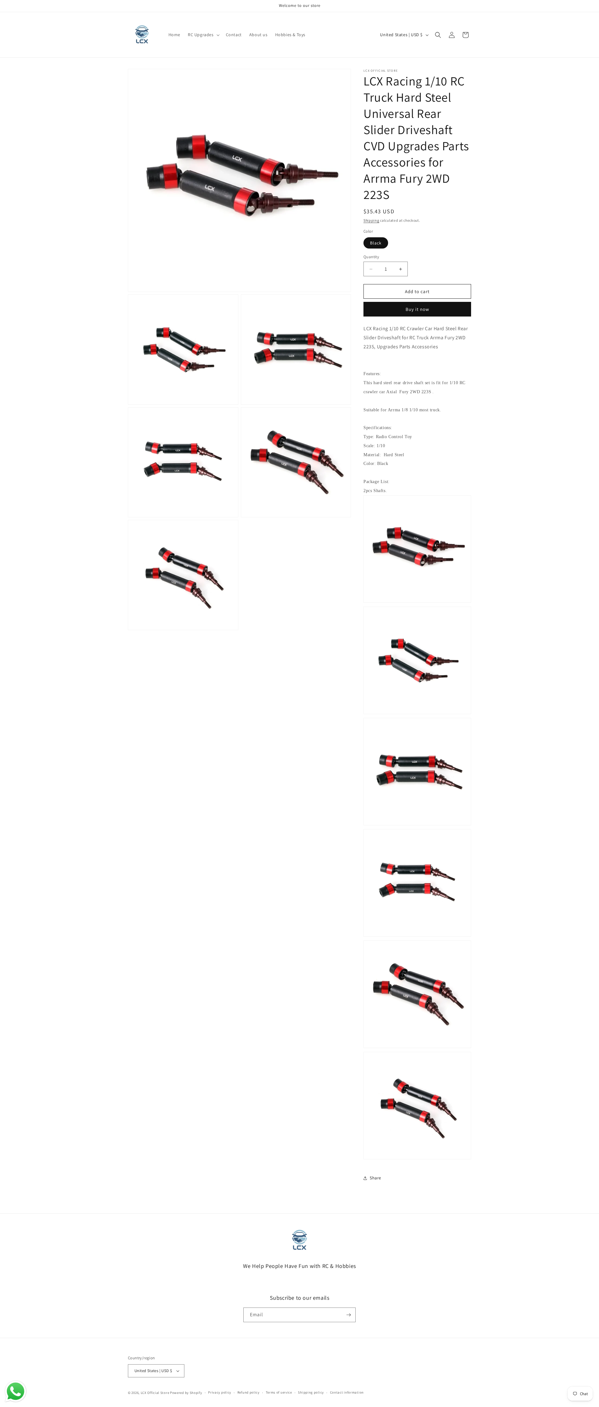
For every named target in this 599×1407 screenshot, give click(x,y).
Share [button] (375, 1178)
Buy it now (417, 309)
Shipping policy (311, 1392)
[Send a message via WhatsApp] (15, 1391)
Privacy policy (219, 1392)
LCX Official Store (155, 1392)
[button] (203, 34)
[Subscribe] (348, 1315)
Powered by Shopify (186, 1392)
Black (376, 243)
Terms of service (279, 1392)
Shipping (371, 220)
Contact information (347, 1392)
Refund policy (248, 1392)
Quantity (371, 256)
